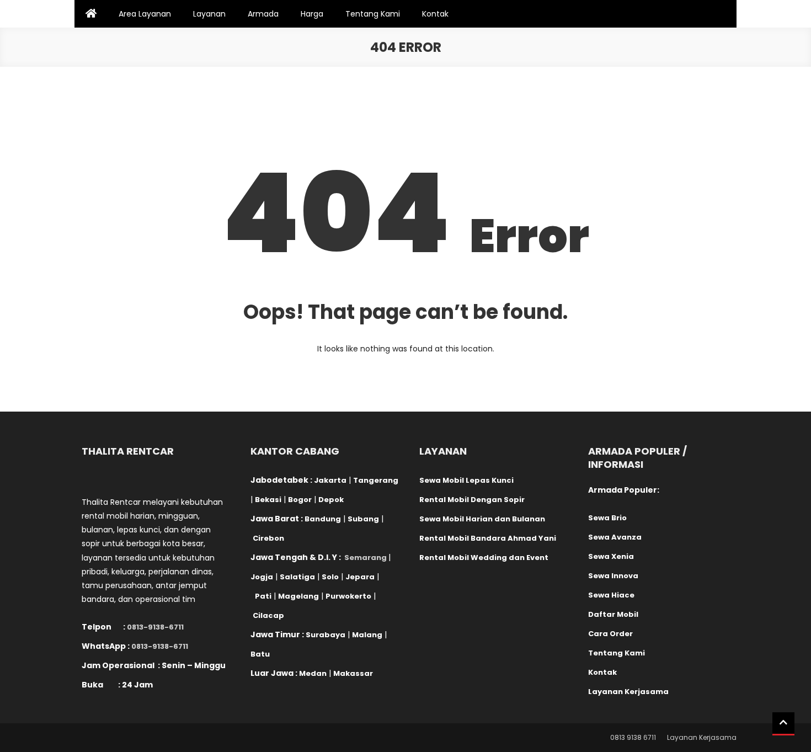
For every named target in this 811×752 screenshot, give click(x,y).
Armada (263, 13)
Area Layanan (145, 13)
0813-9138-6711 (155, 627)
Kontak (435, 13)
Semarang (365, 557)
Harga (312, 13)
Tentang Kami (372, 13)
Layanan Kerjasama (702, 737)
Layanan (209, 13)
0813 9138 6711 (633, 737)
